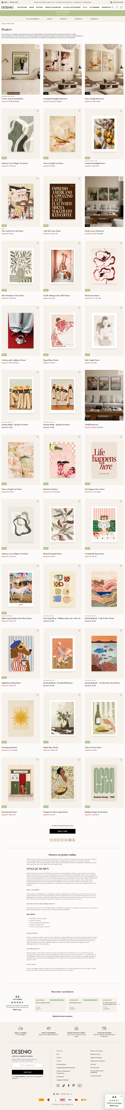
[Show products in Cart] (121, 7)
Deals (85, 7)
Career (59, 1061)
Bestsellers (22, 7)
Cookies (93, 1064)
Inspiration (106, 7)
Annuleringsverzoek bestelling (97, 1071)
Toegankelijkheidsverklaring (66, 1068)
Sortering (93, 19)
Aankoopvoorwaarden (98, 1061)
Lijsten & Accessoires (72, 7)
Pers (58, 1054)
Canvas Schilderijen (53, 7)
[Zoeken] (113, 7)
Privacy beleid (19, 1076)
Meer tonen (62, 831)
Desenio (4, 23)
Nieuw (31, 7)
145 (70, 840)
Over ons (60, 1051)
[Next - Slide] (119, 1004)
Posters (39, 7)
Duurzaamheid (61, 1064)
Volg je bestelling (96, 1057)
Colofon (59, 1057)
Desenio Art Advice (97, 1051)
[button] (114, 1101)
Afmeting (78, 19)
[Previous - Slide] (32, 1004)
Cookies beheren (96, 1076)
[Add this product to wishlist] (37, 46)
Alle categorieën (32, 19)
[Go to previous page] (51, 840)
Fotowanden (94, 7)
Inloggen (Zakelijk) (63, 1080)
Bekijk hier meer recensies (62, 1016)
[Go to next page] (73, 840)
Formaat (63, 19)
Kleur (49, 19)
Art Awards (60, 1076)
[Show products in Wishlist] (117, 7)
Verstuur (27, 1072)
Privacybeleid (95, 1068)
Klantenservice (95, 1054)
